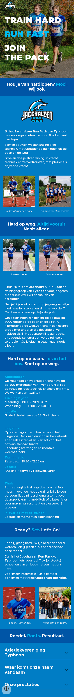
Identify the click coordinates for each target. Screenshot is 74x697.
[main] (37, 39)
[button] (66, 653)
